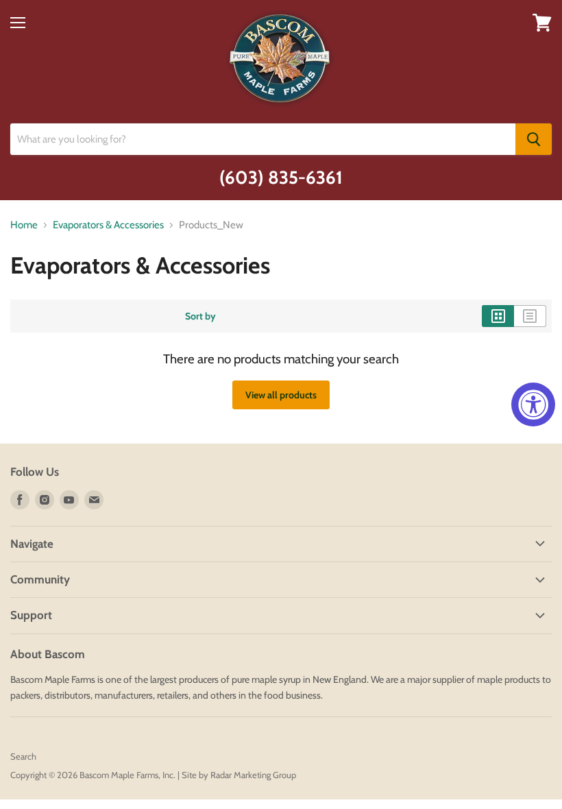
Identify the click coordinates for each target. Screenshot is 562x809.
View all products (281, 395)
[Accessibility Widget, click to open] (533, 404)
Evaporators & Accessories (108, 225)
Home (24, 225)
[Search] (533, 139)
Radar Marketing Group (253, 774)
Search (23, 756)
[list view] (530, 316)
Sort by (200, 316)
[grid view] (498, 316)
